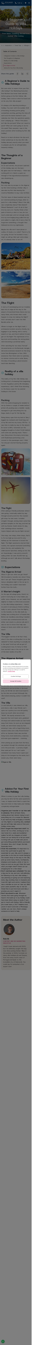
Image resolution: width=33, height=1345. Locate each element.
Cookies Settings (16, 676)
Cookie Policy (11, 671)
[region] (16, 672)
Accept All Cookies (15, 681)
